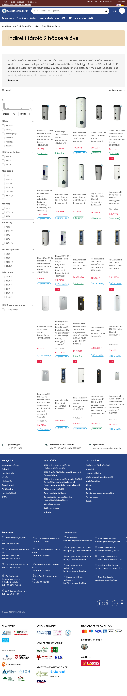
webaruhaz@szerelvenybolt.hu (107, 448)
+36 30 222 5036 (73, 448)
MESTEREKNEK (92, 2)
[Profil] (114, 10)
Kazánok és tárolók (22, 26)
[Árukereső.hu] (43, 674)
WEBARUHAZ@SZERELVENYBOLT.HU (18, 4)
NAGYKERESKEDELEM (107, 2)
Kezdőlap (6, 26)
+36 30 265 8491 (22, 2)
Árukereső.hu (54, 676)
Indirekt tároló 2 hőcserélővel (47, 26)
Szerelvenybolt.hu (17, 612)
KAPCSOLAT (121, 2)
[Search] (105, 10)
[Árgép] (42, 681)
